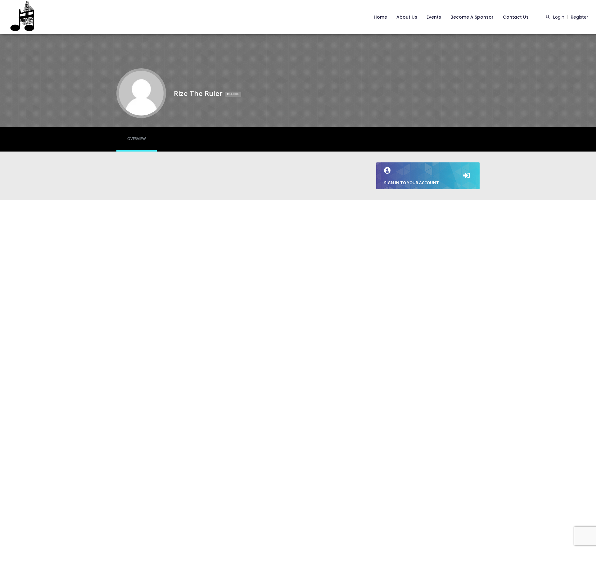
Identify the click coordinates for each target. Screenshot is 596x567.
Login (558, 17)
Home (380, 17)
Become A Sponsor (472, 17)
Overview (136, 138)
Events (434, 17)
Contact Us (516, 17)
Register (579, 17)
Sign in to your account (411, 182)
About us (406, 17)
